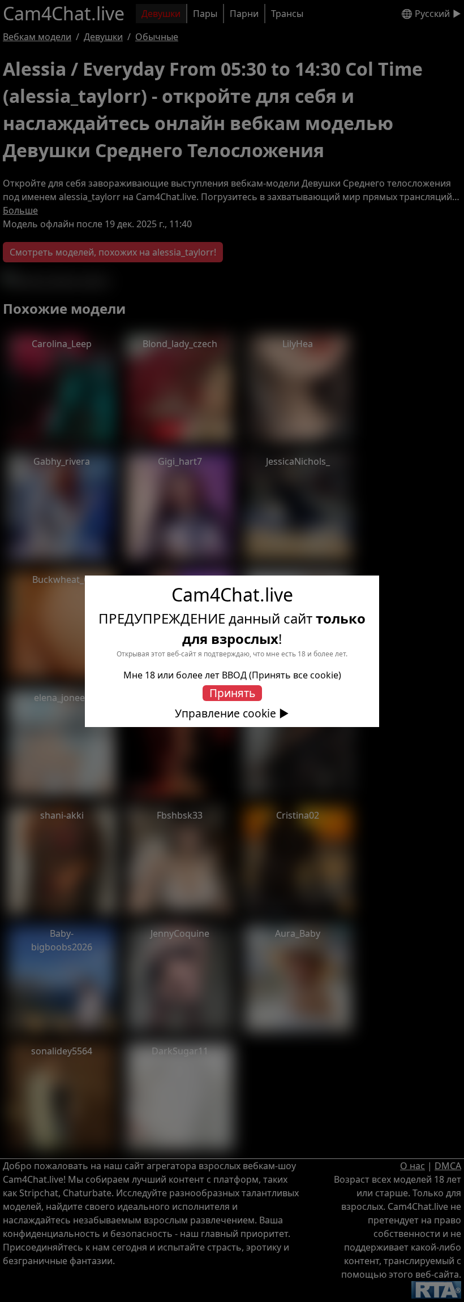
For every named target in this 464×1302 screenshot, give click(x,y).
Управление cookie (225, 713)
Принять (232, 692)
